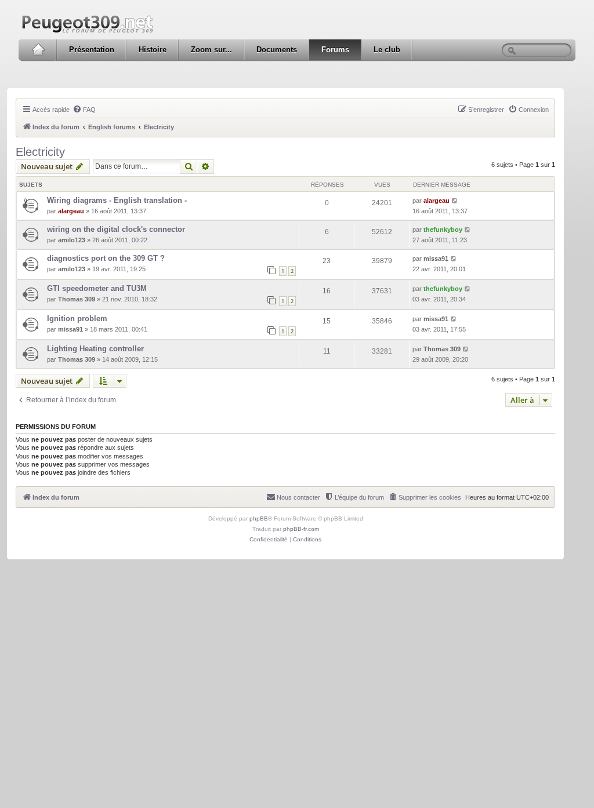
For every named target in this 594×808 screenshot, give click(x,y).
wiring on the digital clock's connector (116, 229)
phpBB (258, 518)
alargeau (71, 211)
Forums (335, 49)
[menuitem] (84, 110)
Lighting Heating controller (95, 348)
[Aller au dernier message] (455, 200)
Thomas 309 (76, 299)
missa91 (435, 258)
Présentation (91, 49)
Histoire (152, 49)
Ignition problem (77, 318)
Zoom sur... (211, 49)
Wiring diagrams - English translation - (117, 200)
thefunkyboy (442, 229)
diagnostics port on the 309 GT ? (106, 258)
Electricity (40, 152)
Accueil (38, 49)
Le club (387, 49)
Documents (276, 49)
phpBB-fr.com (301, 529)
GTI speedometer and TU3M (97, 288)
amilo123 (71, 239)
